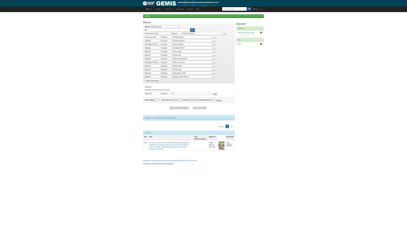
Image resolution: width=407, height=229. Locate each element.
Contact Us (168, 9)
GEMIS (147, 16)
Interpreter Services (157, 160)
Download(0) (180, 9)
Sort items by (166, 100)
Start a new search (152, 80)
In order (185, 100)
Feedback (146, 160)
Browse (158, 9)
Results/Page (149, 100)
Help (197, 9)
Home (150, 9)
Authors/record (204, 100)
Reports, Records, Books (246, 33)
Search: (147, 27)
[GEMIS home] (196, 3)
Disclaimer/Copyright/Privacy (175, 160)
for (146, 30)
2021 (239, 44)
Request (190, 9)
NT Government (191, 160)
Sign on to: (259, 9)
